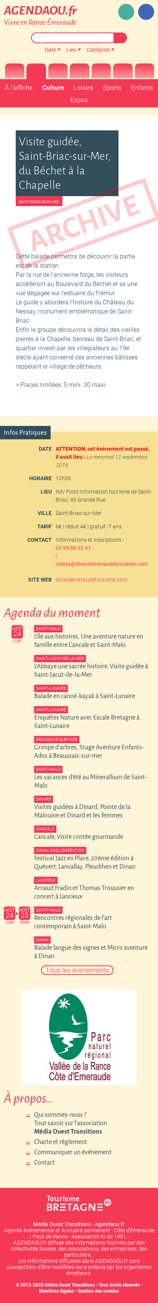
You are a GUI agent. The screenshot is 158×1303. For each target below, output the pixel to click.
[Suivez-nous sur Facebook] (146, 12)
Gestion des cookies (98, 1291)
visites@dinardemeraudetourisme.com (102, 564)
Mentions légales (56, 1291)
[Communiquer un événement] (126, 12)
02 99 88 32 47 (73, 548)
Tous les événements (77, 970)
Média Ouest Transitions (70, 1285)
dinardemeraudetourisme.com (91, 580)
